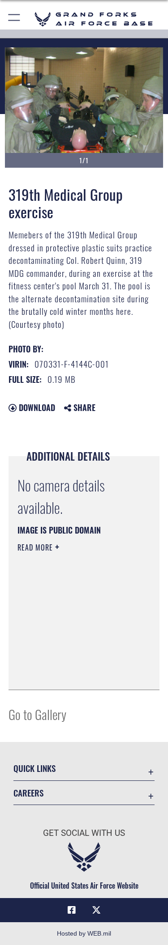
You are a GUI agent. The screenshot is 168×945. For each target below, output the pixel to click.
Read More (36, 547)
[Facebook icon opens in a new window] (71, 910)
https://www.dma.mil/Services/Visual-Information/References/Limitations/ (71, 660)
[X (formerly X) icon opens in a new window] (96, 910)
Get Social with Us (84, 833)
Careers (28, 792)
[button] (14, 19)
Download (36, 407)
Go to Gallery (37, 714)
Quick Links (34, 768)
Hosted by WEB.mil (84, 933)
